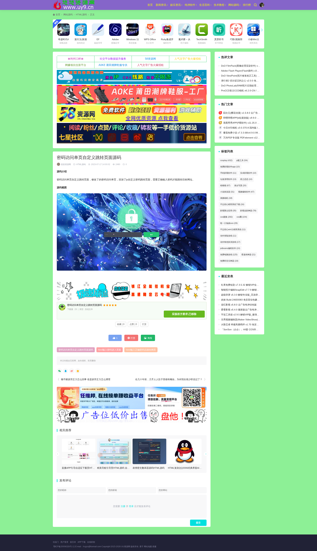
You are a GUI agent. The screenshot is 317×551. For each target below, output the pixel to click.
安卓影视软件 (248, 173)
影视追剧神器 (248, 210)
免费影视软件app (230, 167)
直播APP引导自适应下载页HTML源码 (81, 468)
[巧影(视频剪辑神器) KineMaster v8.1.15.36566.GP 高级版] (236, 29)
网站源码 (233, 4)
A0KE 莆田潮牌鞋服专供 (113, 65)
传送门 (56, 542)
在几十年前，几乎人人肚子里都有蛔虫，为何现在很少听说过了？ (168, 379)
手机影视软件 (228, 173)
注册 (123, 506)
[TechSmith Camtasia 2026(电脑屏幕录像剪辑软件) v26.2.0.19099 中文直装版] (201, 29)
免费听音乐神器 (229, 261)
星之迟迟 (246, 179)
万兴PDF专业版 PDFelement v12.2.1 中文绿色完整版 (250, 137)
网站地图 (147, 546)
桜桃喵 (225, 185)
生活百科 (204, 4)
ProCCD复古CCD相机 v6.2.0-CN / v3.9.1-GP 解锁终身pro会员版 (254, 90)
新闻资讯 (161, 4)
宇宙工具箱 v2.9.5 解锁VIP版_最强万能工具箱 (244, 314)
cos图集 (226, 217)
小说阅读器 (227, 192)
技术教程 (219, 4)
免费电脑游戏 (228, 254)
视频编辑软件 (246, 192)
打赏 (144, 324)
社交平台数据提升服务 (113, 58)
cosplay (226, 160)
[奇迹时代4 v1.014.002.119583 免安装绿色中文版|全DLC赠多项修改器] (63, 29)
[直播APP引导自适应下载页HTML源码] (78, 451)
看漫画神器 (248, 254)
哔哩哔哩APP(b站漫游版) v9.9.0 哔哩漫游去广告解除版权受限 (255, 117)
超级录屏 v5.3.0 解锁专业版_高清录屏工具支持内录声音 (250, 294)
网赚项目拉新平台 (75, 65)
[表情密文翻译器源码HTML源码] (149, 451)
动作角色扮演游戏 (230, 242)
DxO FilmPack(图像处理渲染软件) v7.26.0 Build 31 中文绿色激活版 (255, 65)
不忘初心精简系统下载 (232, 204)
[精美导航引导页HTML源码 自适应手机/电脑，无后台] (114, 451)
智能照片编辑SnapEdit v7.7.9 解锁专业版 (242, 289)
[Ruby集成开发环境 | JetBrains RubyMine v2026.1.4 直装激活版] (167, 29)
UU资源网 (126, 546)
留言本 (73, 542)
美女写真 (240, 185)
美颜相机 (226, 198)
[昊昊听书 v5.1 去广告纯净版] (219, 29)
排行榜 (247, 4)
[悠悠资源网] (74, 5)
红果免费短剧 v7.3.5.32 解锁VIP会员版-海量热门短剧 (248, 285)
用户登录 (64, 542)
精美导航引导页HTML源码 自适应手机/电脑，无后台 (124, 468)
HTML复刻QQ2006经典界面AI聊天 (186, 468)
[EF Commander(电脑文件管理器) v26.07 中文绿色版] (98, 29)
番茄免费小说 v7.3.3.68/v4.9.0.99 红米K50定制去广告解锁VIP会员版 (258, 132)
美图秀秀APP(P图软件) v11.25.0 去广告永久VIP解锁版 (251, 122)
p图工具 (242, 160)
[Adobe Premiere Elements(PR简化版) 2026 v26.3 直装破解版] (115, 29)
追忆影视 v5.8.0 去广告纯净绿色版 (239, 304)
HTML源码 (81, 14)
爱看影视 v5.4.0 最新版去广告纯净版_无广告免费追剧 (248, 309)
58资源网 (150, 58)
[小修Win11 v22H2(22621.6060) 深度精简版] (253, 29)
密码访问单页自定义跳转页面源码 (84, 305)
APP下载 (82, 542)
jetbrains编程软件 (230, 248)
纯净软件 (190, 4)
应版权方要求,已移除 (184, 314)
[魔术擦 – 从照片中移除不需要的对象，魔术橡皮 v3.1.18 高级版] (184, 29)
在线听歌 (91, 542)
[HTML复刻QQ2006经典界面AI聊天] (185, 451)
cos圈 (242, 217)
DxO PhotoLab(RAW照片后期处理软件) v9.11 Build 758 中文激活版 (256, 85)
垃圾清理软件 (228, 179)
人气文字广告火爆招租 (188, 58)
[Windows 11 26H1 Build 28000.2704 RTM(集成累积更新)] (132, 29)
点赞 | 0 (133, 324)
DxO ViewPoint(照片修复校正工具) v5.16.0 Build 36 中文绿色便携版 (256, 75)
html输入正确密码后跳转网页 (141, 349)
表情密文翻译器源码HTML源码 (148, 468)
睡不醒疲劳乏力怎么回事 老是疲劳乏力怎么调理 (85, 379)
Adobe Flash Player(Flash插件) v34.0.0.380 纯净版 (247, 70)
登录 (131, 506)
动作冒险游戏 (228, 236)
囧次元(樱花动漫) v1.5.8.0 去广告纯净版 (244, 113)
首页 (150, 4)
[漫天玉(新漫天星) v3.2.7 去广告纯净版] (80, 29)
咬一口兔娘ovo (229, 223)
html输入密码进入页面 (109, 349)
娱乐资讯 (175, 4)
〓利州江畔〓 (76, 58)
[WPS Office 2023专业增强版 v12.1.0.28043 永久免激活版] (150, 29)
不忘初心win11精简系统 (233, 229)
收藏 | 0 (120, 324)
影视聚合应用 (228, 210)
